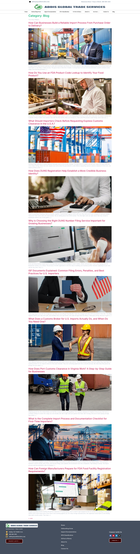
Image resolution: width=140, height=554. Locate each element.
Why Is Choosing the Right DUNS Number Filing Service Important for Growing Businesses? (66, 222)
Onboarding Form (36, 11)
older (30, 518)
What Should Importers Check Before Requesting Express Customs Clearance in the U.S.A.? (65, 122)
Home (26, 11)
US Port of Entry (77, 11)
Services (95, 11)
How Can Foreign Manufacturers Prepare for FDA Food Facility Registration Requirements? (69, 470)
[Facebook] (110, 535)
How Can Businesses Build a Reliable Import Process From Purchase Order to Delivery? (69, 24)
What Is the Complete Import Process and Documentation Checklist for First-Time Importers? (67, 420)
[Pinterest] (113, 535)
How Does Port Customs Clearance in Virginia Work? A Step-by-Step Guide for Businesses (70, 370)
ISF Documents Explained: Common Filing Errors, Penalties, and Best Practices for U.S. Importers (66, 272)
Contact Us (106, 11)
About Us (87, 11)
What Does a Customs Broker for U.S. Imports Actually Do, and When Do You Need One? (68, 320)
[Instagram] (119, 535)
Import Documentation (50, 11)
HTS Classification (64, 11)
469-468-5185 (106, 1)
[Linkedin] (116, 535)
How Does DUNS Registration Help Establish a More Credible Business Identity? (67, 172)
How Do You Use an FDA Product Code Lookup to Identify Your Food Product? (66, 74)
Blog (113, 11)
